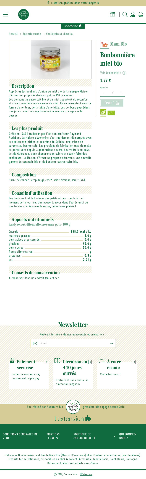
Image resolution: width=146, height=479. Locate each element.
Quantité (104, 87)
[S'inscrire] (108, 343)
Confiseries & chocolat (59, 34)
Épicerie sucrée (32, 34)
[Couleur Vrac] (23, 14)
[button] (5, 14)
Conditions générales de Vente (20, 436)
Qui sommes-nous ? (127, 436)
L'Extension (86, 474)
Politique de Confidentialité (85, 436)
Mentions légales (53, 436)
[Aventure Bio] (73, 407)
